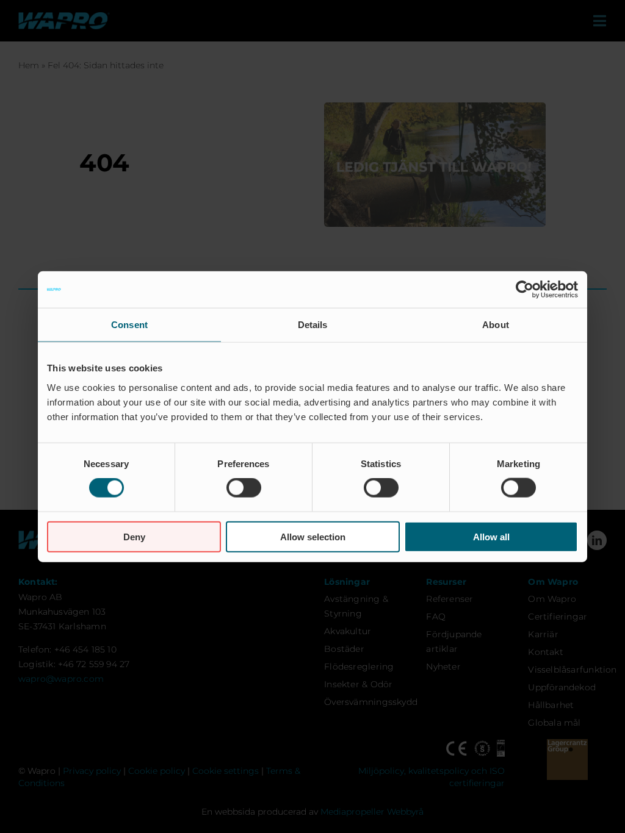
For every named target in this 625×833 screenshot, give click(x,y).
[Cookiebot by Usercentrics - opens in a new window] (524, 290)
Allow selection (312, 536)
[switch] (243, 488)
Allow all (491, 536)
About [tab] (495, 325)
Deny (134, 536)
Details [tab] (313, 325)
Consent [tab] (129, 325)
